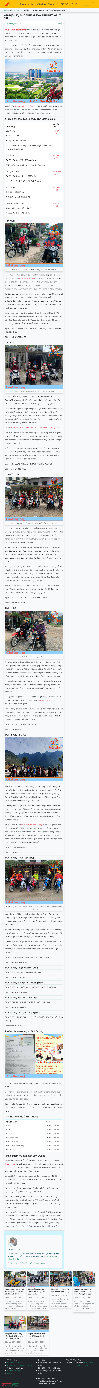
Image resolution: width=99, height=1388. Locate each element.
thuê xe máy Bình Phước (48, 700)
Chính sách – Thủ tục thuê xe (19, 1365)
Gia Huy (18, 1249)
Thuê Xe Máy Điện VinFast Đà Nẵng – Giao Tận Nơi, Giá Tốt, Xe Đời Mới (14, 1291)
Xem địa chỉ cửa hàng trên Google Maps (27, 1263)
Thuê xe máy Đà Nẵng (24, 106)
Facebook (7, 1385)
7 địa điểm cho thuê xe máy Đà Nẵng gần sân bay (36, 1336)
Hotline (87, 6)
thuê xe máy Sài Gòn (28, 278)
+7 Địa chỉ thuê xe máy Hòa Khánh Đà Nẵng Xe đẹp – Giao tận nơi (14, 1336)
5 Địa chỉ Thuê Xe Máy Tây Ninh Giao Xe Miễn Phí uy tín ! (35, 427)
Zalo (16, 1385)
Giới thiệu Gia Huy (15, 1362)
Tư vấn (91, 2)
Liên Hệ (74, 4)
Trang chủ (24, 4)
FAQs (9, 1373)
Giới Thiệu (65, 4)
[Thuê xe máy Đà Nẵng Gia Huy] (7, 3)
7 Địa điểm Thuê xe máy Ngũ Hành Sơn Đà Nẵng (60, 1290)
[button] (93, 5)
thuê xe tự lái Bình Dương (31, 824)
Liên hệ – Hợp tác (14, 1370)
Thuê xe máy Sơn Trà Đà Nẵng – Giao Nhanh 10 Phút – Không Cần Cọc (83, 1291)
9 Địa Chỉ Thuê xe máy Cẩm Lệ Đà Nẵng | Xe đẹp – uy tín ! (36, 1291)
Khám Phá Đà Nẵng (38, 4)
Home (6, 10)
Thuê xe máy (53, 4)
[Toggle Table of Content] (59, 23)
